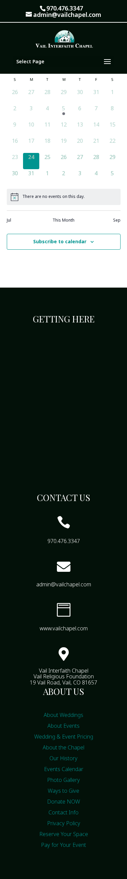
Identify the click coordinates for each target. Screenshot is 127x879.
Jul (9, 220)
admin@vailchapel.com (63, 584)
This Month (63, 220)
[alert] (64, 197)
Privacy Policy (63, 823)
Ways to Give (63, 790)
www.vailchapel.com (64, 628)
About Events (63, 725)
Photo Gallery (63, 780)
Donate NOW (63, 801)
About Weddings (63, 715)
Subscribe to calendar (59, 241)
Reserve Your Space (63, 834)
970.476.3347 (64, 8)
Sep (117, 220)
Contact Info (63, 812)
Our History (63, 758)
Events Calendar (63, 769)
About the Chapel (63, 747)
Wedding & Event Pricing (63, 736)
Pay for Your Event (63, 845)
